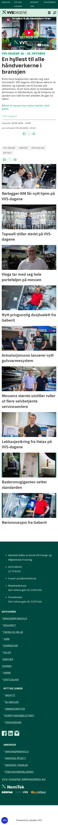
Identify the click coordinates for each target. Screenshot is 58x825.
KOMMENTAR (10, 645)
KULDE (7, 652)
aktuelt (7, 152)
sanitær (23, 148)
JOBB (6, 639)
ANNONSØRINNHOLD (17, 751)
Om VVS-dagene (18, 4)
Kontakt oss (34, 4)
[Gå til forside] (15, 12)
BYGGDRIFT (9, 625)
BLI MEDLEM (12, 702)
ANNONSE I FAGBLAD (16, 765)
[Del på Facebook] (24, 133)
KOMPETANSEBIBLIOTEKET (19, 715)
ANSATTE (10, 695)
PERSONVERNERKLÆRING (19, 771)
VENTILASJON (11, 679)
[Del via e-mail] (33, 133)
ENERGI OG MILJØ (13, 632)
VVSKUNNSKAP (13, 722)
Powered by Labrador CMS (29, 820)
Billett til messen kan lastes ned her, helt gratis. (26, 107)
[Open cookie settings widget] (4, 820)
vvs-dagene (9, 148)
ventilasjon (37, 148)
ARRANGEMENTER (15, 708)
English (6, 2)
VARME (7, 672)
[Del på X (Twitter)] (29, 133)
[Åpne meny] (49, 12)
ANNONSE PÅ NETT (15, 758)
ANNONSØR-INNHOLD (15, 618)
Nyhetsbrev (50, 2)
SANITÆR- (8, 659)
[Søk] (54, 13)
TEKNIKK (6, 666)
